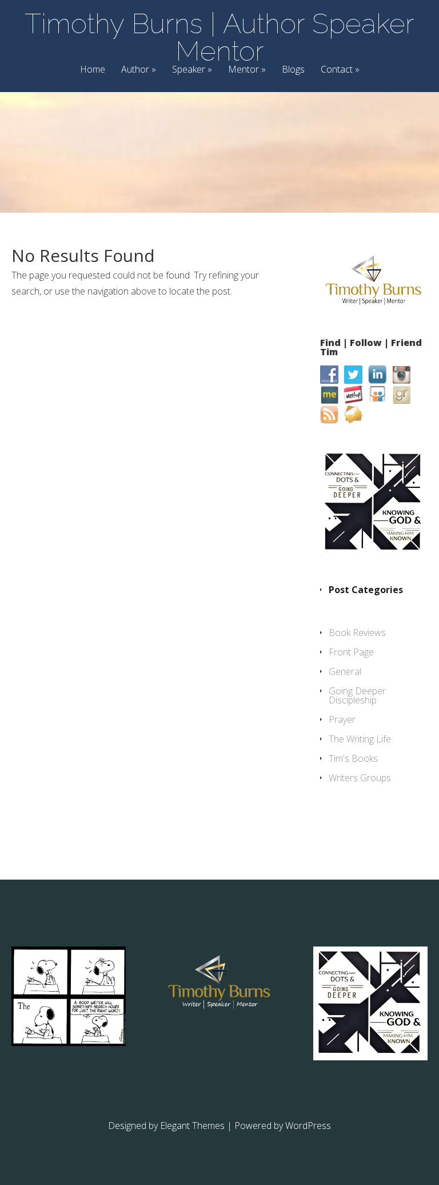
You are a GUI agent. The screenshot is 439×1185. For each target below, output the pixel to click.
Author (135, 70)
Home (92, 70)
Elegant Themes (192, 1125)
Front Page (351, 652)
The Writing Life (360, 739)
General (345, 671)
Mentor (243, 70)
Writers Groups (360, 778)
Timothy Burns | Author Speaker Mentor (219, 37)
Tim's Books (353, 758)
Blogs (293, 70)
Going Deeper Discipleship (357, 695)
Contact (337, 70)
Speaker (188, 70)
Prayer (342, 719)
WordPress (308, 1125)
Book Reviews (357, 632)
